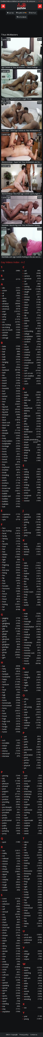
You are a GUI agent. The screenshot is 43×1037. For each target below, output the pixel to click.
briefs (11, 478)
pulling (11, 828)
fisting (11, 573)
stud (33, 802)
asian (11, 319)
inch (11, 740)
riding (11, 866)
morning (32, 656)
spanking (11, 985)
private (11, 818)
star (11, 1006)
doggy (32, 429)
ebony (32, 474)
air (11, 293)
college (32, 334)
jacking (32, 514)
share (11, 922)
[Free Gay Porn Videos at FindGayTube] (21, 6)
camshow (32, 279)
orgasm (32, 717)
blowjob (11, 433)
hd (11, 687)
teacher (33, 858)
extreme (11, 517)
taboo (33, 842)
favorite (11, 544)
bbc (11, 375)
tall (33, 847)
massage (32, 621)
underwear (33, 940)
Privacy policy (23, 1035)
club (32, 323)
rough (11, 885)
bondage (11, 446)
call (32, 271)
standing (11, 1004)
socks (11, 969)
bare (11, 367)
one (32, 709)
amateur (11, 304)
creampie (32, 360)
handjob (11, 674)
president (11, 812)
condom (32, 342)
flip (11, 578)
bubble (11, 493)
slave (11, 948)
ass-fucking (11, 325)
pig (11, 778)
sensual (11, 912)
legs (32, 576)
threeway (33, 873)
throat (33, 876)
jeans (32, 519)
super (33, 818)
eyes (11, 519)
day (32, 403)
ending (32, 485)
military (32, 637)
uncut (33, 935)
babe (11, 346)
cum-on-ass (32, 373)
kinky (32, 546)
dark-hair (32, 400)
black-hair (11, 425)
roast (11, 877)
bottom (11, 457)
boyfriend (11, 467)
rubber (11, 887)
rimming (11, 872)
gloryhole (11, 639)
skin (11, 943)
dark (32, 397)
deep (32, 405)
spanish (11, 983)
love (32, 597)
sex (11, 914)
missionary (32, 642)
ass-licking (11, 327)
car (32, 281)
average (11, 338)
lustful (32, 605)
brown (11, 486)
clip (32, 315)
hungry (11, 726)
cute (32, 381)
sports (11, 996)
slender (11, 951)
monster (32, 650)
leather (32, 573)
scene (11, 899)
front (11, 602)
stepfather (11, 1011)
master (32, 624)
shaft (11, 920)
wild (33, 989)
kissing (32, 549)
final (11, 562)
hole (11, 698)
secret (11, 901)
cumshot (32, 378)
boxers (11, 462)
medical (32, 634)
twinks (33, 923)
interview (11, 756)
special (11, 988)
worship (33, 996)
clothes (32, 321)
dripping (32, 450)
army (11, 317)
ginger (11, 634)
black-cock (11, 422)
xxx (33, 1008)
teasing (33, 863)
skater (11, 941)
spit (11, 993)
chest (32, 294)
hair (11, 666)
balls (11, 359)
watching (33, 973)
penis (32, 757)
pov (11, 804)
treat (33, 910)
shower (11, 935)
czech (32, 384)
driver (32, 453)
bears (11, 386)
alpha (11, 301)
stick (33, 776)
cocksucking (32, 331)
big (11, 404)
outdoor (32, 723)
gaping (11, 626)
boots (11, 451)
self (11, 909)
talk (33, 845)
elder (32, 480)
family (11, 536)
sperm (11, 990)
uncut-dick (33, 937)
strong (33, 799)
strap (33, 789)
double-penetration (32, 439)
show (11, 933)
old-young (32, 707)
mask (32, 619)
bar (11, 365)
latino (32, 568)
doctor (32, 426)
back (11, 349)
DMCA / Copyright (12, 1035)
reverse (11, 864)
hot (11, 711)
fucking (11, 604)
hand (11, 671)
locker (32, 589)
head (11, 690)
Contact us (33, 1035)
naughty (32, 677)
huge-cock (11, 721)
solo (11, 977)
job (32, 527)
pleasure (11, 783)
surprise (33, 823)
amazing (11, 306)
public (11, 826)
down (30, 442)
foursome (11, 588)
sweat (33, 831)
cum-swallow (32, 376)
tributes (33, 913)
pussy (11, 833)
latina (32, 565)
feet (11, 552)
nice (32, 680)
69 (11, 279)
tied (33, 884)
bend (11, 399)
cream (32, 357)
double (32, 437)
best (11, 401)
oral (32, 715)
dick (32, 413)
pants (32, 742)
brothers (11, 483)
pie (32, 768)
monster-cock (32, 653)
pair (32, 736)
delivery (32, 411)
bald (11, 357)
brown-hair (11, 488)
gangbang (11, 623)
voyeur (33, 959)
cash (32, 284)
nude (32, 690)
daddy (32, 395)
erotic (32, 493)
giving (11, 636)
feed (11, 546)
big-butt (11, 407)
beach (11, 380)
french (11, 594)
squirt (11, 1001)
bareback (11, 370)
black (11, 420)
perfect (32, 760)
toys (33, 902)
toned (33, 895)
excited (32, 501)
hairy (11, 669)
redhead (11, 858)
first (11, 567)
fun (11, 609)
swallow (33, 826)
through (33, 879)
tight (33, 887)
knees (32, 554)
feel (11, 549)
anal (11, 311)
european (32, 495)
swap (33, 828)
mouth (32, 658)
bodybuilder (11, 443)
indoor (11, 746)
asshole (11, 332)
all (11, 296)
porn (11, 794)
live (32, 584)
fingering (11, 565)
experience (11, 514)
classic (32, 305)
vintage (33, 954)
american (11, 309)
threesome (33, 871)
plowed (11, 786)
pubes (11, 823)
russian (11, 890)
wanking (33, 968)
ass (11, 322)
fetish (11, 557)
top (33, 900)
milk (32, 640)
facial (11, 533)
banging (11, 362)
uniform (33, 942)
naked (32, 672)
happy (11, 679)
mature (32, 629)
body (11, 438)
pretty (11, 815)
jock (32, 530)
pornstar (11, 797)
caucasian (32, 289)
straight (33, 786)
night (32, 682)
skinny (11, 946)
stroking (33, 797)
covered (32, 352)
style (33, 807)
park (32, 744)
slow (11, 956)
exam (32, 498)
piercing (11, 776)
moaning (32, 645)
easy (32, 469)
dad (32, 392)
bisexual (11, 415)
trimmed (33, 916)
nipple (32, 685)
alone (11, 298)
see (11, 906)
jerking (32, 522)
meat (32, 632)
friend (11, 599)
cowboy (32, 355)
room (11, 882)
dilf (32, 421)
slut (11, 959)
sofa (11, 972)
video (33, 951)
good (11, 642)
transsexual (33, 908)
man (32, 616)
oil (32, 702)
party (32, 747)
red (11, 856)
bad (11, 352)
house (11, 716)
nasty (32, 675)
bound (11, 459)
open (32, 712)
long (32, 594)
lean (32, 571)
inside (11, 748)
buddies (11, 499)
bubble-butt (11, 496)
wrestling (33, 999)
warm (33, 970)
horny (11, 708)
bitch (11, 417)
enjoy (32, 487)
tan (33, 850)
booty (11, 454)
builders (11, 501)
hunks (11, 729)
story (33, 783)
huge (11, 719)
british (11, 480)
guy (11, 655)
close (32, 318)
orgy (32, 720)
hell (11, 692)
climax (32, 313)
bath (11, 373)
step (11, 1009)
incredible (11, 743)
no (32, 688)
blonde (11, 430)
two (33, 926)
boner (11, 449)
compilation (32, 336)
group (11, 652)
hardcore (11, 684)
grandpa (11, 647)
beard (11, 383)
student (33, 804)
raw (11, 851)
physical (32, 765)
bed (11, 391)
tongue (33, 897)
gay (11, 629)
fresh (11, 596)
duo (32, 460)
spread (11, 998)
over (32, 728)
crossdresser (32, 363)
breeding (11, 475)
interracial (11, 753)
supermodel (33, 820)
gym (11, 657)
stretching (33, 791)
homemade (11, 703)
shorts (11, 930)
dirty (32, 424)
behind (11, 396)
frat (11, 591)
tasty (33, 852)
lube (32, 600)
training (33, 905)
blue (11, 436)
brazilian (11, 470)
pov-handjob (11, 810)
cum (32, 370)
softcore (11, 975)
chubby (32, 300)
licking (32, 579)
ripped (11, 874)
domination (32, 432)
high (11, 695)
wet (33, 981)
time (33, 889)
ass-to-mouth (11, 330)
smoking (11, 964)
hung (11, 724)
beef (11, 394)
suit (33, 815)
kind (32, 544)
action (11, 290)
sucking (33, 812)
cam (32, 273)
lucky (32, 602)
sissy (11, 938)
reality (11, 853)
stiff (33, 778)
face (11, 528)
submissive (33, 810)
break (11, 472)
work (33, 994)
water (33, 975)
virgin (33, 956)
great (11, 650)
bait (11, 354)
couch (32, 347)
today (33, 892)
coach (32, 326)
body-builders (11, 441)
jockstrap (32, 533)
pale (32, 739)
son (11, 980)
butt (11, 507)
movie (32, 661)
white (33, 983)
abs (11, 288)
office (32, 699)
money (32, 648)
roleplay (11, 879)
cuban (32, 368)
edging (32, 477)
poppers (11, 791)
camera (32, 276)
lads (32, 563)
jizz (32, 525)
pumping (11, 831)
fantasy (11, 539)
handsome (11, 677)
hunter (11, 732)
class (32, 302)
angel (11, 314)
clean (32, 307)
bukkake (11, 504)
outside (32, 725)
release (11, 861)
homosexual (11, 705)
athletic (11, 335)
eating (32, 472)
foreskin (11, 586)
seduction (11, 904)
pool (11, 789)
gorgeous (11, 644)
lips (32, 581)
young (33, 1019)
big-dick (11, 412)
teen (33, 866)
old (32, 704)
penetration (32, 755)
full (11, 607)
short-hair (11, 927)
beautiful (11, 388)
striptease (33, 794)
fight (11, 560)
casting (32, 286)
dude (32, 458)
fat (11, 541)
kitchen (32, 552)
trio (33, 918)
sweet (33, 833)
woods (33, 991)
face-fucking (11, 531)
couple (32, 349)
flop (11, 581)
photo (32, 763)
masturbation (32, 627)
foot (11, 583)
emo (32, 482)
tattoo (33, 855)
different (32, 416)
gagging (11, 618)
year (33, 1016)
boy (11, 464)
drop (32, 455)
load (32, 587)
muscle (32, 663)
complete (32, 339)
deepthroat (32, 408)
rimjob (11, 869)
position (11, 799)
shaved (11, 925)
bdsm (11, 378)
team (33, 860)
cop (32, 344)
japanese (32, 517)
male (32, 613)
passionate (32, 750)
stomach (33, 781)
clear (32, 310)
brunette (11, 491)
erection (32, 490)
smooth (11, 967)
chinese (32, 297)
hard (11, 682)
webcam (33, 978)
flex (11, 575)
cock (32, 328)
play (11, 781)
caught (32, 292)
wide (33, 986)
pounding (11, 802)
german (11, 631)
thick (33, 868)
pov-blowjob (11, 807)
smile (11, 962)
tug (33, 921)
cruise (32, 365)
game (11, 621)
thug (33, 881)
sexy (11, 917)
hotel (11, 713)
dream (32, 445)
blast (11, 428)
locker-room (32, 592)
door (32, 434)
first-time (11, 570)
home (11, 700)
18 (11, 271)
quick (11, 842)
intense (11, 751)
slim (11, 954)
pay (32, 752)
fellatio (11, 554)
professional (11, 820)
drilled (32, 447)
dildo (32, 418)
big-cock (11, 409)
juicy (32, 535)
